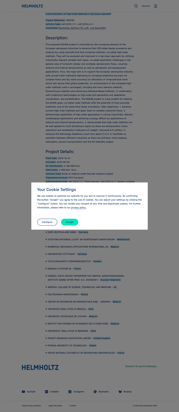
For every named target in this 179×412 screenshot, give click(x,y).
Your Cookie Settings (56, 189)
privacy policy (78, 207)
